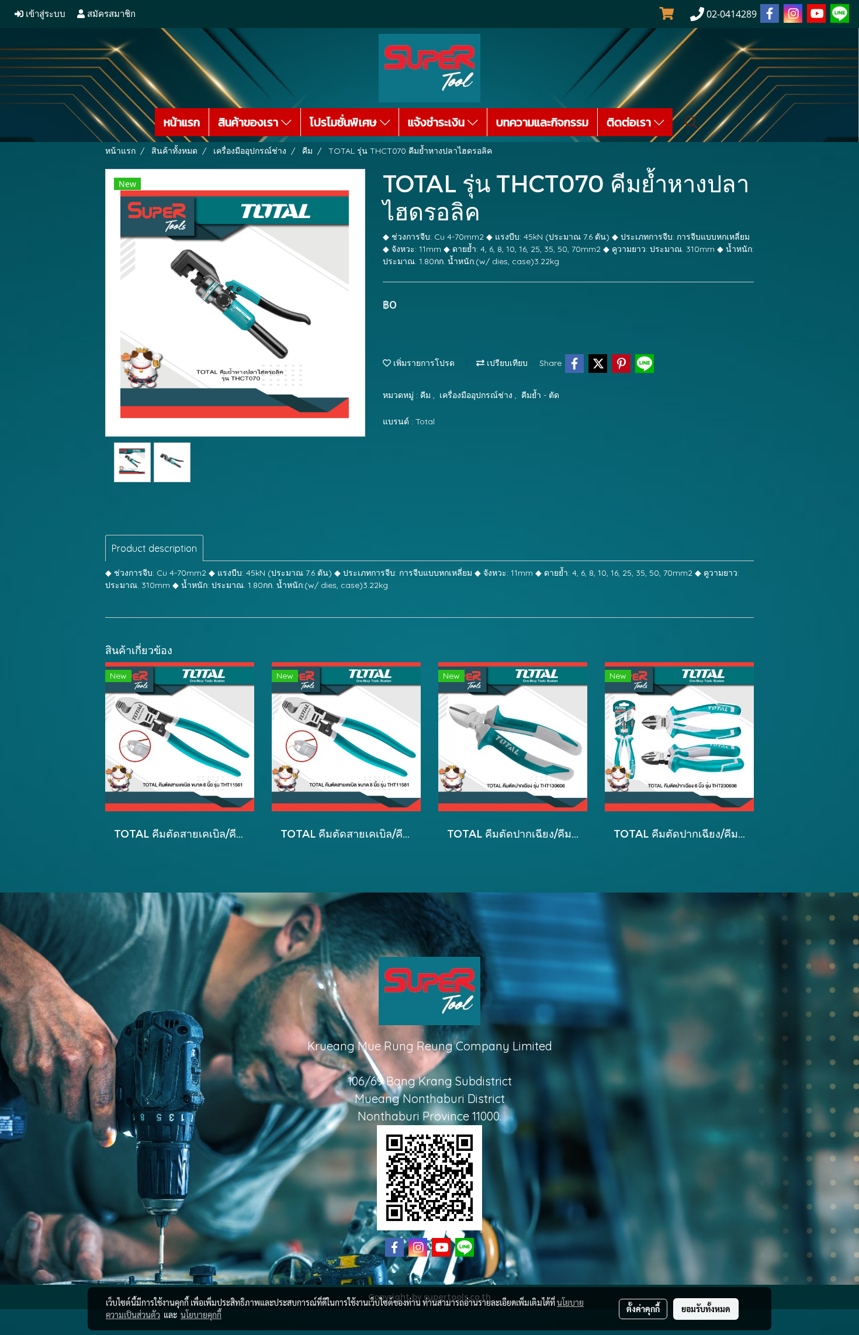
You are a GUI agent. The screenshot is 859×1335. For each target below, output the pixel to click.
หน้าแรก (182, 122)
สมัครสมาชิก (110, 14)
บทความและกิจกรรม (542, 122)
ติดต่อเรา (630, 122)
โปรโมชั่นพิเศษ (345, 122)
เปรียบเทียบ (506, 363)
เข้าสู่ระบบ (44, 14)
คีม (426, 395)
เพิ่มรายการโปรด (423, 363)
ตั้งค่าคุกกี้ (643, 1308)
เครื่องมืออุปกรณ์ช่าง (477, 395)
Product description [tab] (154, 548)
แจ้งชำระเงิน (437, 122)
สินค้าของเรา (249, 122)
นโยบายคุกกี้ (201, 1314)
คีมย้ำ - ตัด (540, 395)
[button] (691, 122)
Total (425, 421)
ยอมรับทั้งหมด (705, 1308)
